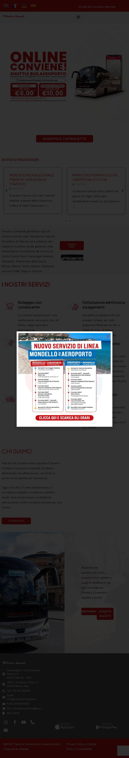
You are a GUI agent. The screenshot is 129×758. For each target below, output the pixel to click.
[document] (64, 379)
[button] (107, 336)
